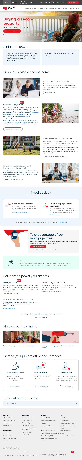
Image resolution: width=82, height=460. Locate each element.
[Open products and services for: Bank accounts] (29, 9)
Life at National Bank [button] (66, 430)
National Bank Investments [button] (49, 420)
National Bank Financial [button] (47, 425)
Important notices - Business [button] (68, 425)
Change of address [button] (9, 417)
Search (42, 2)
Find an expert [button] (66, 386)
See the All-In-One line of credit (55, 156)
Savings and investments (62, 8)
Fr (49, 2)
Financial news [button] (64, 420)
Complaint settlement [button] (9, 420)
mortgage (20, 114)
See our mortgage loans (13, 129)
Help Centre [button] (6, 441)
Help (46, 2)
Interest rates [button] (7, 425)
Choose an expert (55, 215)
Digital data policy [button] (27, 425)
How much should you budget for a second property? (19, 346)
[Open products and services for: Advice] (77, 9)
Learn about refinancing (13, 179)
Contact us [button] (6, 433)
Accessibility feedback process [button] (58, 451)
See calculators (50, 92)
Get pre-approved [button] (15, 386)
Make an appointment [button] (12, 31)
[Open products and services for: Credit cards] (37, 9)
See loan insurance (9, 308)
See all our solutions (41, 317)
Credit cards (37, 8)
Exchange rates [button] (7, 423)
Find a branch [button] (7, 435)
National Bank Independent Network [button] (49, 439)
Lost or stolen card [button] (27, 434)
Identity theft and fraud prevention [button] (29, 428)
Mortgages (51, 8)
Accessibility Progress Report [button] (39, 451)
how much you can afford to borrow (57, 85)
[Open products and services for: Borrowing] (44, 9)
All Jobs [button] (62, 433)
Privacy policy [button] (26, 423)
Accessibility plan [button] (25, 451)
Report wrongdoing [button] (27, 432)
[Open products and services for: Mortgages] (50, 9)
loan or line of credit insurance (18, 122)
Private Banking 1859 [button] (47, 435)
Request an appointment (20, 212)
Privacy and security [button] (28, 417)
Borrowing (44, 8)
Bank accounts (29, 8)
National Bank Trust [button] (46, 417)
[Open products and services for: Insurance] (72, 9)
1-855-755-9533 (62, 222)
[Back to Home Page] (9, 8)
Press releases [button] (64, 417)
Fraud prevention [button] (27, 420)
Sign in (73, 2)
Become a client (58, 2)
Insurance (72, 8)
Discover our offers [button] (38, 246)
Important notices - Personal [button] (68, 423)
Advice (77, 8)
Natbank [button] (43, 423)
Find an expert (7, 35)
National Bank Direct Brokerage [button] (50, 433)
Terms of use (15, 451)
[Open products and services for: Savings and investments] (61, 9)
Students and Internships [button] (67, 435)
